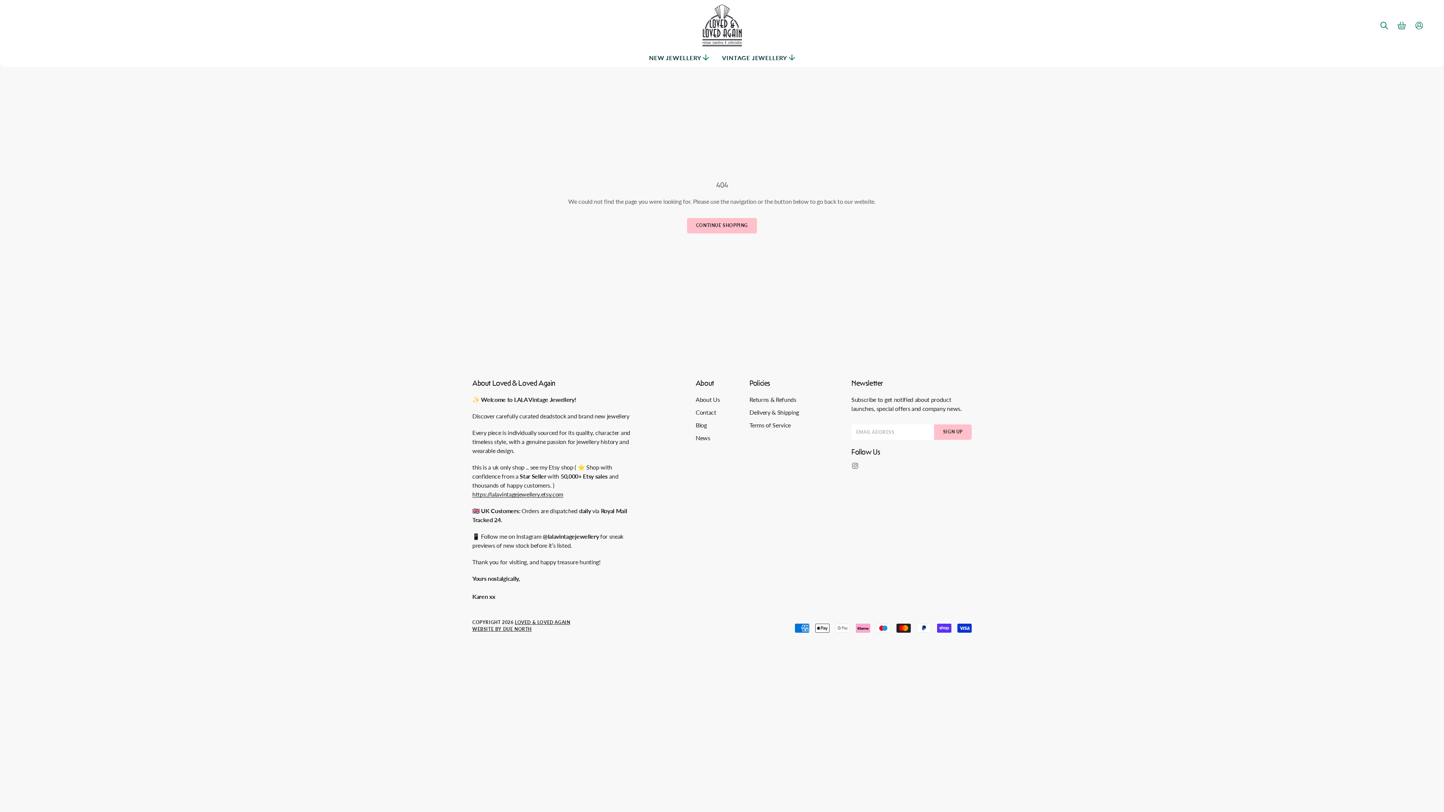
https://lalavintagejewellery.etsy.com (517, 494)
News (703, 437)
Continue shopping (722, 225)
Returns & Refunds (772, 399)
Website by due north (502, 629)
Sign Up (953, 432)
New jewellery (675, 57)
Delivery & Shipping (774, 412)
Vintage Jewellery (754, 57)
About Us (708, 399)
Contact (706, 412)
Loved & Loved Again (542, 622)
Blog (701, 425)
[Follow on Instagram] (855, 466)
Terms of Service (770, 425)
